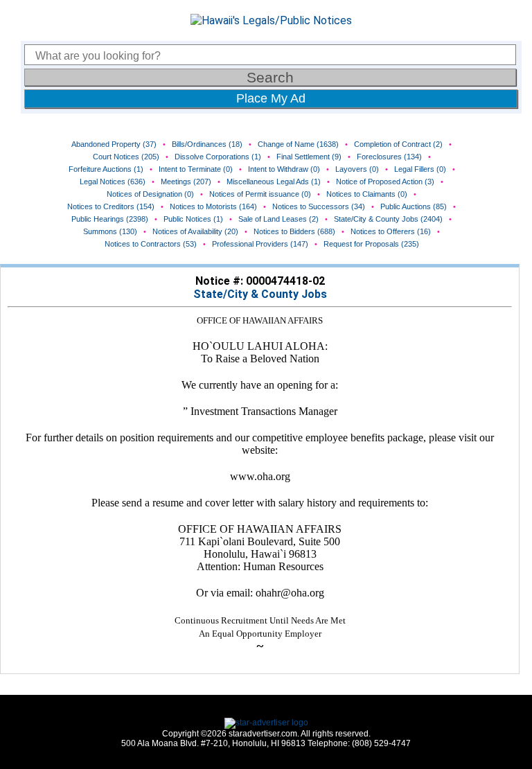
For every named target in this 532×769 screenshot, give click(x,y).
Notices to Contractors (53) (151, 244)
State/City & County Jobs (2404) (388, 219)
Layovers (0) (357, 169)
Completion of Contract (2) (398, 144)
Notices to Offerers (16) (391, 231)
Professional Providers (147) (260, 244)
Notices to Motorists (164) (213, 206)
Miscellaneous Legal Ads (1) (274, 181)
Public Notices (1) (193, 219)
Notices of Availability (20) (195, 231)
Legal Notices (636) (112, 181)
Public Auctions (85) (413, 206)
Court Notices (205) (126, 156)
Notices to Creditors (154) (110, 206)
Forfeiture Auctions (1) (106, 169)
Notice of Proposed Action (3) (385, 181)
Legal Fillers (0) (420, 169)
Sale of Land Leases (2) (278, 219)
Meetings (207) (186, 181)
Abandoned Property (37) (114, 144)
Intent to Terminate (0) (196, 169)
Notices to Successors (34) (318, 206)
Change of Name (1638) (298, 144)
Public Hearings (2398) (109, 219)
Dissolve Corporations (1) (218, 156)
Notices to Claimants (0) (366, 194)
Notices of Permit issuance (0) (260, 194)
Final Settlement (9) (309, 156)
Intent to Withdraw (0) (284, 169)
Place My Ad (270, 98)
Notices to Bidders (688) (294, 231)
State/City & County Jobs (260, 294)
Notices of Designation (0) (150, 194)
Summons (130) (110, 231)
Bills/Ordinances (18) (207, 144)
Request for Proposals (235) (371, 244)
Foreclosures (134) (389, 156)
